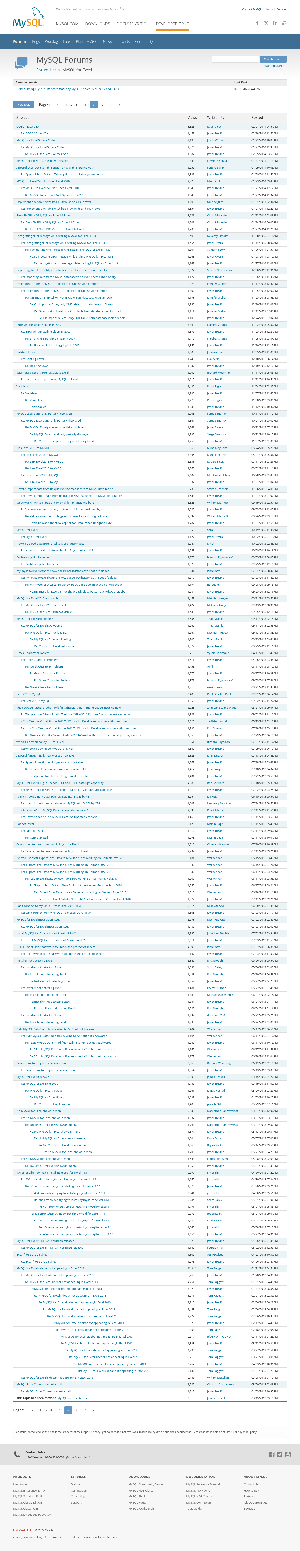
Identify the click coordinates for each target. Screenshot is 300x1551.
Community (144, 41)
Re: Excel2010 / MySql (35, 701)
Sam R (211, 530)
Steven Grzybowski (219, 270)
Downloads (97, 23)
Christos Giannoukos (220, 1384)
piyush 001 (214, 1104)
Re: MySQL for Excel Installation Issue (45, 926)
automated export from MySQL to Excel (42, 373)
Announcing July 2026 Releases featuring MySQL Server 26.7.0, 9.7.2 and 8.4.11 (68, 89)
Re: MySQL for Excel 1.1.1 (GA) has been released (52, 1248)
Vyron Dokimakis (218, 653)
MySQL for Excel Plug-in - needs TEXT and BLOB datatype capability (60, 783)
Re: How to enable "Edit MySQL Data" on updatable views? (59, 817)
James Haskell (216, 1077)
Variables (22, 386)
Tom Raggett (215, 1268)
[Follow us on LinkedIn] (274, 24)
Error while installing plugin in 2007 (38, 325)
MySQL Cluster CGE (25, 1508)
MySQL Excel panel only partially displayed (44, 414)
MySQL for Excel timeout (32, 1077)
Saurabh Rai (215, 1248)
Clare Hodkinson (218, 844)
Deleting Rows (25, 352)
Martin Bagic (215, 824)
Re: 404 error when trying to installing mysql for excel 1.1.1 (58, 1179)
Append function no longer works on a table (45, 755)
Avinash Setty (216, 250)
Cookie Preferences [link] (105, 1537)
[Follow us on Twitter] (279, 1456)
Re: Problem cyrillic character (39, 564)
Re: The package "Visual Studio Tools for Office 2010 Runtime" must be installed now (75, 714)
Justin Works (215, 140)
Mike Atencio (215, 906)
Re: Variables (29, 393)
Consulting (78, 1496)
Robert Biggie (215, 461)
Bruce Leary (214, 1214)
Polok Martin (215, 810)
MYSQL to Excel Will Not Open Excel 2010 (43, 181)
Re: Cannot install (32, 831)
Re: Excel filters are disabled (39, 1261)
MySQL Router (138, 1502)
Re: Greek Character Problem (39, 660)
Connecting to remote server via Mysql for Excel (47, 844)
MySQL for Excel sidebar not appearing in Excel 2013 (50, 1268)
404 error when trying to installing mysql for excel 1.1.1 (51, 1173)
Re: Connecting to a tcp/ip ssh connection (48, 1070)
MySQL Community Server (145, 1484)
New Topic (24, 104)
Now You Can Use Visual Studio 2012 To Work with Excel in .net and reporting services (71, 721)
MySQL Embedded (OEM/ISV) (32, 1515)
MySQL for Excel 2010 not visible (37, 598)
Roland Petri (215, 126)
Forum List (46, 69)
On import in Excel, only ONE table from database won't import (57, 284)
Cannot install (25, 824)
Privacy (17, 1537)
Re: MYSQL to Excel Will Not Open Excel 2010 (50, 188)
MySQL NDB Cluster (141, 1490)
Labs (66, 41)
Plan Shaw (213, 571)
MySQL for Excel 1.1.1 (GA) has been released (45, 1241)
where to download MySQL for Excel (40, 742)
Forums (20, 41)
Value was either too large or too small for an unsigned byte (55, 502)
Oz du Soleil (214, 1220)
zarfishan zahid (217, 721)
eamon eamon (216, 687)
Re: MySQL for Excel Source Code (42, 147)
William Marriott (217, 502)
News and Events (116, 41)
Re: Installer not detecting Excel (41, 967)
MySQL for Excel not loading (34, 619)
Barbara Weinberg (219, 1063)
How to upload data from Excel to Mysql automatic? (50, 544)
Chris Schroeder (217, 215)
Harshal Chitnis (217, 325)
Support (76, 1502)
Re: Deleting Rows (32, 359)
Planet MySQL (87, 41)
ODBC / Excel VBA (27, 126)
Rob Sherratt (215, 728)
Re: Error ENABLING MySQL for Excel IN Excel (50, 222)
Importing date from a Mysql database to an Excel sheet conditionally (61, 270)
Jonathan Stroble (218, 933)
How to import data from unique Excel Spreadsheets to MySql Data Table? (64, 489)
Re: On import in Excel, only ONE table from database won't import (64, 291)
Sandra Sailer (215, 167)
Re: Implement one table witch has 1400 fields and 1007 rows (60, 209)
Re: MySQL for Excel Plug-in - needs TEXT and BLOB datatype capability (67, 790)
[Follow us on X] (265, 24)
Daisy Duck (214, 1138)
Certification (79, 1490)
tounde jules (215, 202)
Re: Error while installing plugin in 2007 (45, 331)
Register (282, 9)
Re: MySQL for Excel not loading (41, 625)
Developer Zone (172, 23)
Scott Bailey (214, 967)
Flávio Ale (213, 359)
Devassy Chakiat (217, 236)
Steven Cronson (217, 489)
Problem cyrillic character (32, 557)
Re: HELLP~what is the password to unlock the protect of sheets (62, 954)
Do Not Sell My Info (35, 1537)
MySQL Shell (136, 1496)
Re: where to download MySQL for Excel (47, 749)
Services (78, 1476)
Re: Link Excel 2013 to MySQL (40, 455)
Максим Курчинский (220, 557)
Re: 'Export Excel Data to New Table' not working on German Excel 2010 (67, 865)
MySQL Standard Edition (29, 1496)
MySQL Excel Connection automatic (39, 1384)
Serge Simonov (217, 414)
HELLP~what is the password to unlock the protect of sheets (55, 947)
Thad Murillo (215, 619)
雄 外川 (211, 666)
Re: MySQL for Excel (34, 537)
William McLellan (218, 1378)
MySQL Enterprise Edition (30, 1490)
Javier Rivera (215, 243)
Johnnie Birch (215, 352)
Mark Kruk (214, 181)
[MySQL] (29, 17)
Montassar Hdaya (218, 475)
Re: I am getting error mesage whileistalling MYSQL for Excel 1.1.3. (63, 243)
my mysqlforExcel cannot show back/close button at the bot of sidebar (62, 571)
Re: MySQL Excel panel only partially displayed (51, 420)
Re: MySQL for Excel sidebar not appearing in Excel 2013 (57, 1275)
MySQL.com (67, 23)
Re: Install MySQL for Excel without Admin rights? (53, 940)
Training (76, 1484)
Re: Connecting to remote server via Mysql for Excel (54, 851)
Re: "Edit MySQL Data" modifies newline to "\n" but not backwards (64, 1036)
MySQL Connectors (198, 1502)
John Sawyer (215, 755)
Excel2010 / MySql (28, 694)
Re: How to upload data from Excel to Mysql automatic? (57, 550)
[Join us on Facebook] (256, 24)
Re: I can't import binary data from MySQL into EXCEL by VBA (60, 803)
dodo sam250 (216, 1015)
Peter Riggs (214, 386)
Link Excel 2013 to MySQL (33, 448)
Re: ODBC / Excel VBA (34, 133)
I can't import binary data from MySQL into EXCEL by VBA (53, 796)
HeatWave (20, 1484)
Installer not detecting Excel (34, 960)
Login (269, 9)
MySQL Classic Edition (27, 1502)
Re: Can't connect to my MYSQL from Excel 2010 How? (56, 913)
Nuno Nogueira (217, 448)
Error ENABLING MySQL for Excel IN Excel (43, 215)
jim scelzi (213, 1173)
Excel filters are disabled (32, 1254)
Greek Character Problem (32, 653)
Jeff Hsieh (213, 796)
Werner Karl (214, 858)
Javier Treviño (215, 133)
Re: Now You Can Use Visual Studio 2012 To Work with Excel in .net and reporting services (78, 728)
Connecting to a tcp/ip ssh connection (41, 1063)
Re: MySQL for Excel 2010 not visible (44, 605)
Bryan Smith (215, 1145)
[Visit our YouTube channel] (283, 24)
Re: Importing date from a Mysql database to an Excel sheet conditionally (68, 277)
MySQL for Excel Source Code (35, 140)
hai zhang (213, 585)
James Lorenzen (217, 1159)
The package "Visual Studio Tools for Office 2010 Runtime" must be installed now (68, 708)
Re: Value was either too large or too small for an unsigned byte (62, 509)
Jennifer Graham (217, 284)
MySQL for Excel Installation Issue (38, 919)
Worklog (51, 41)
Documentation (133, 23)
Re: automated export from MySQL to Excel (49, 379)
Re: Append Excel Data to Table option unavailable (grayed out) (62, 174)
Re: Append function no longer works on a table (52, 762)
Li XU (210, 544)
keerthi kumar (216, 988)
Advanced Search (273, 65)
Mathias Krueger (218, 598)
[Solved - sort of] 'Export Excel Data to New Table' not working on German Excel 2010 (71, 858)
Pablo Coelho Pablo (220, 694)
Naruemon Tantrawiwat (222, 1111)
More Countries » (78, 1457)
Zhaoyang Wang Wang (221, 708)
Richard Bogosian (218, 742)
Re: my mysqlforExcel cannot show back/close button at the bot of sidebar (69, 578)
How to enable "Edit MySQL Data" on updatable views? (52, 810)
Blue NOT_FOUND (219, 1336)
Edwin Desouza (217, 161)
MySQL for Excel (27, 530)
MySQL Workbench (141, 1508)
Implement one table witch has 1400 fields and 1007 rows (53, 202)
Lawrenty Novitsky (219, 803)
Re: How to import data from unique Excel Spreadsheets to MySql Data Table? (71, 496)
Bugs (36, 41)
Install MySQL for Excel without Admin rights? (46, 933)
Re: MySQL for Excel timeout (39, 1084)
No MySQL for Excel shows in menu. (39, 1111)
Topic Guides (194, 1508)
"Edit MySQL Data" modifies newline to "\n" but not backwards (57, 1029)
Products (22, 1476)
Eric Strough (215, 960)
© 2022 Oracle (44, 1530)
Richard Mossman (219, 373)
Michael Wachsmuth (220, 995)
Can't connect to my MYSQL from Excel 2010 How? (49, 906)
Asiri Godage (215, 1254)
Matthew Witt (216, 919)
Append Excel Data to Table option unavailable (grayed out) (55, 167)
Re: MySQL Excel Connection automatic (46, 1391)
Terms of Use (58, 1537)
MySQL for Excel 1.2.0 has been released (42, 161)
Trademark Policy (79, 1537)
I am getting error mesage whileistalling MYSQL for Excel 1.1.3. (56, 236)
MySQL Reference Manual (203, 1484)
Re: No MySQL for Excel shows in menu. (46, 1118)
